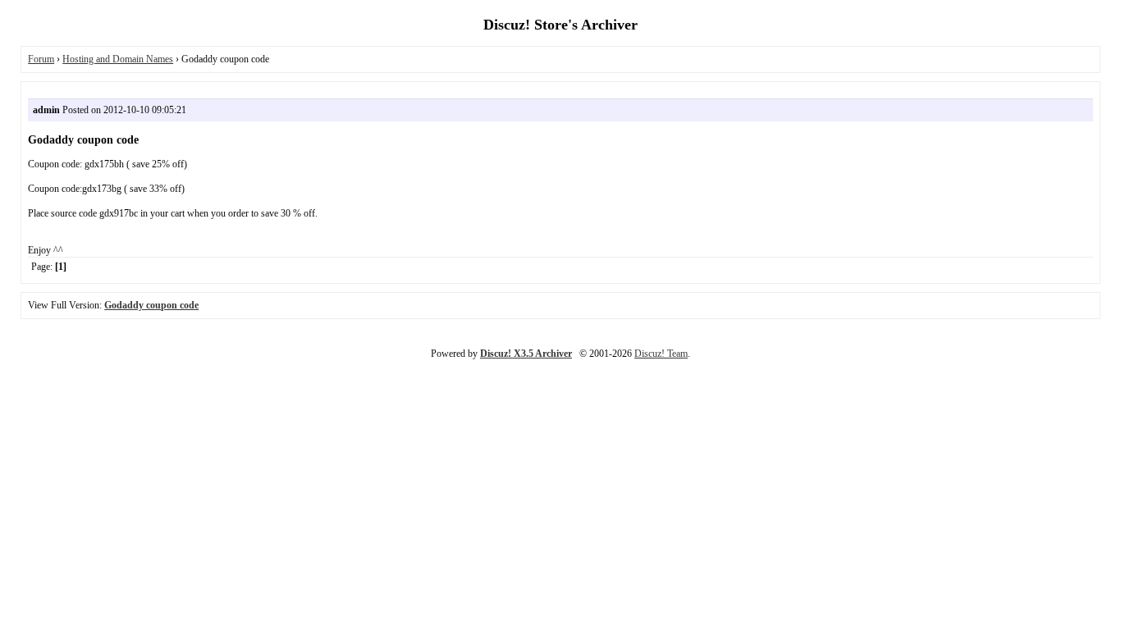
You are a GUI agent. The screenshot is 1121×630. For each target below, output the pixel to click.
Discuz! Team (661, 353)
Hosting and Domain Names (117, 59)
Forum (41, 59)
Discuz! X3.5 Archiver (526, 353)
